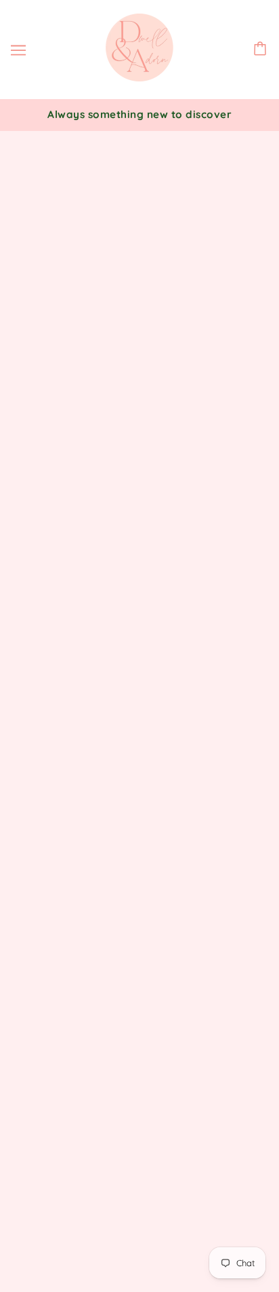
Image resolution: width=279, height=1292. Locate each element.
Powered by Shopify (139, 1262)
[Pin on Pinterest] (80, 794)
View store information (89, 675)
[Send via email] (110, 794)
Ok (216, 1179)
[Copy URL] (139, 794)
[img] (139, 995)
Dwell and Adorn (156, 641)
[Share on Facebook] (20, 794)
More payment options (140, 607)
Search (139, 1066)
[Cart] (262, 50)
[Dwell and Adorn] (139, 77)
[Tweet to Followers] (50, 794)
